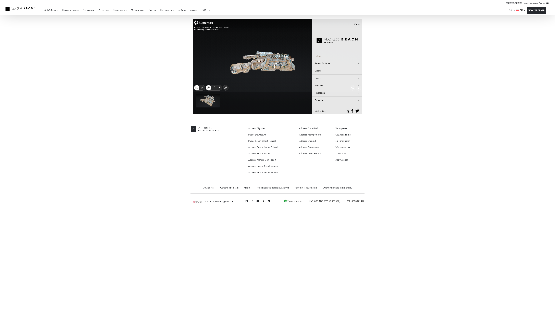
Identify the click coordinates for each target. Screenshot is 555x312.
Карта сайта (341, 159)
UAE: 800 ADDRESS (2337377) (325, 201)
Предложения (167, 10)
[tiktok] (263, 201)
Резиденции (89, 10)
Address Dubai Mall (308, 128)
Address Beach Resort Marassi (263, 166)
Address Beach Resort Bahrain (263, 172)
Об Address (208, 187)
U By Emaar (340, 153)
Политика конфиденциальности (272, 187)
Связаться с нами (229, 187)
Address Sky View (256, 128)
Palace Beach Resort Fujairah (262, 141)
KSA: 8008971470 (355, 201)
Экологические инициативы (337, 187)
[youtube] (258, 201)
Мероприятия (137, 10)
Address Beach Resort (259, 153)
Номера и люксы (70, 10)
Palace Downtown (257, 134)
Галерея (152, 10)
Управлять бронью (514, 2)
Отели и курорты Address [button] (535, 2)
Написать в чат (295, 201)
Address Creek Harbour (310, 153)
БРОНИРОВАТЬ (536, 10)
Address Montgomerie (310, 134)
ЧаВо (247, 187)
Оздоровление (120, 10)
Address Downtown (309, 147)
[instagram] (252, 201)
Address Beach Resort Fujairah (263, 147)
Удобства (181, 10)
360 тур (206, 10)
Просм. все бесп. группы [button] (217, 201)
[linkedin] (269, 201)
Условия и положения (306, 187)
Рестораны (103, 10)
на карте (194, 10)
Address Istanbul (307, 141)
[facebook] (247, 201)
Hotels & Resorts (50, 10)
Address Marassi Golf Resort (262, 159)
